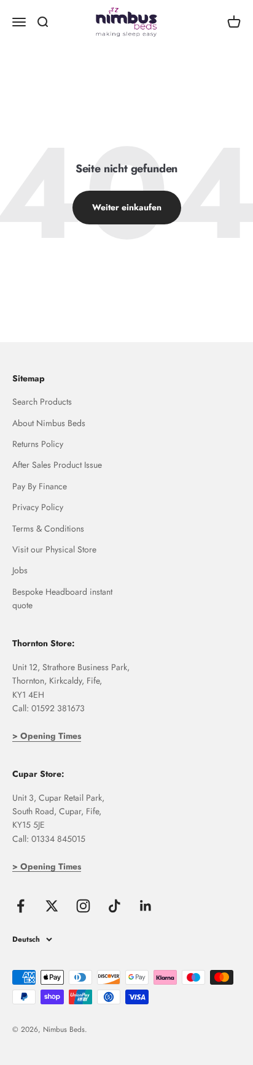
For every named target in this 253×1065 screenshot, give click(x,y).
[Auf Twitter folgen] (52, 906)
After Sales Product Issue (57, 465)
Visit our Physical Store (54, 549)
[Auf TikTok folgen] (114, 906)
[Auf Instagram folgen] (83, 906)
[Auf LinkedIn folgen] (146, 906)
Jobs (20, 570)
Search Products (42, 401)
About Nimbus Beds (48, 423)
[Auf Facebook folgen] (20, 906)
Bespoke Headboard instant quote (62, 598)
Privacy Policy (37, 507)
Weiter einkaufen (127, 207)
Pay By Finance (39, 486)
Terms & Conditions (48, 528)
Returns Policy (37, 444)
